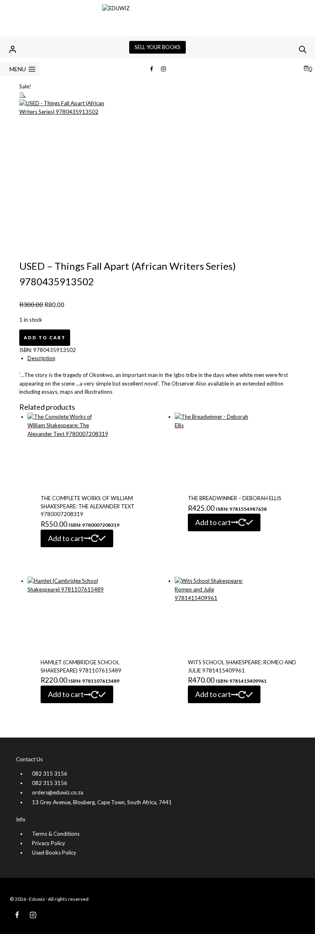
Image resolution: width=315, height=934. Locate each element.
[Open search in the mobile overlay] (303, 49)
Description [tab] (41, 358)
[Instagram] (163, 69)
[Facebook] (151, 69)
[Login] (12, 49)
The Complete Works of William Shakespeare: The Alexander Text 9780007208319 (88, 506)
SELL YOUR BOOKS (157, 47)
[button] (22, 94)
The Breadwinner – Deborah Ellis (234, 498)
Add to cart (45, 337)
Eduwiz (37, 899)
